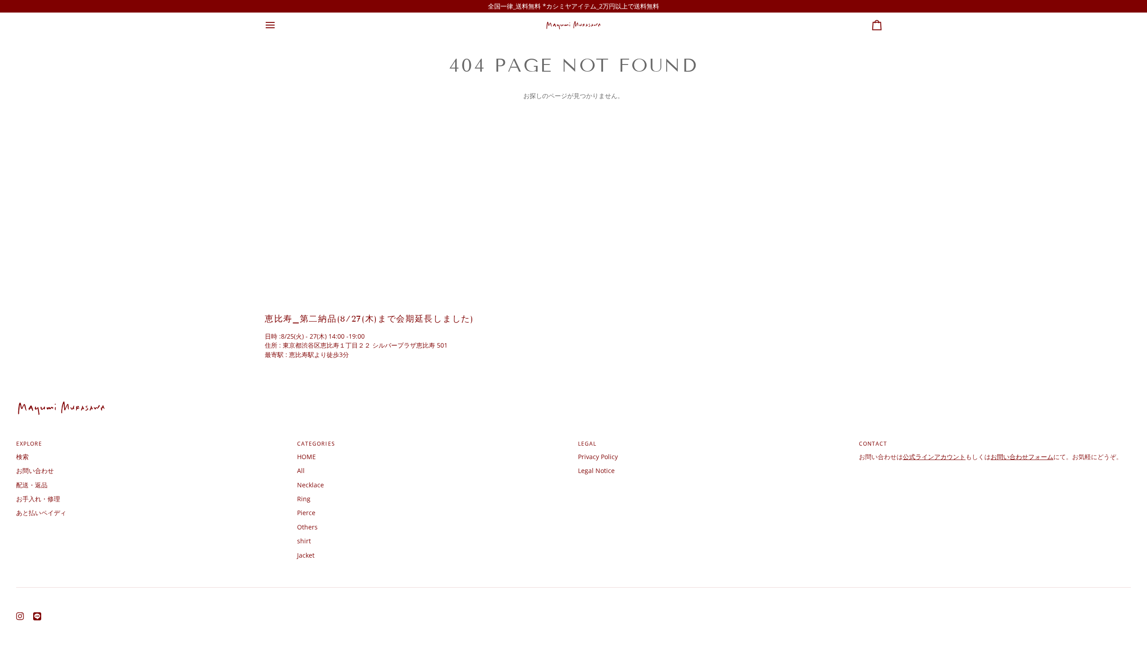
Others (307, 527)
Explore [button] (29, 443)
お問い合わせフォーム (1022, 456)
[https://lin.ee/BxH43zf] (37, 616)
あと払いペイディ (41, 512)
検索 (22, 456)
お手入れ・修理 (38, 498)
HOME (306, 456)
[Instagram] (20, 616)
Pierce (306, 512)
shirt (304, 541)
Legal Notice (596, 470)
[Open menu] (278, 25)
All (301, 470)
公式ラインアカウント (934, 456)
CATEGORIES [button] (316, 443)
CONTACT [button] (873, 443)
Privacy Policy (598, 456)
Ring (303, 498)
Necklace (310, 485)
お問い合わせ (35, 470)
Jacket (306, 555)
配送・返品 (31, 485)
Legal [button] (587, 443)
